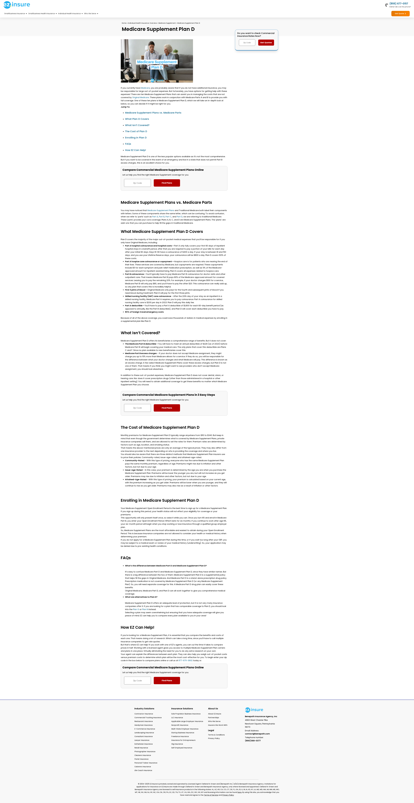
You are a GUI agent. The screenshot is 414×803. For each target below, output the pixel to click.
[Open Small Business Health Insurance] (56, 13)
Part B (162, 216)
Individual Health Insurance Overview (142, 23)
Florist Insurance (141, 759)
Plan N (145, 609)
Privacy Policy (228, 795)
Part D (179, 216)
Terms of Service (211, 795)
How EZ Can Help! (135, 150)
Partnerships (213, 717)
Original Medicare (140, 97)
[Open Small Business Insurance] (26, 13)
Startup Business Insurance (182, 732)
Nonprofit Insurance (179, 725)
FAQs (128, 144)
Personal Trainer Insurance (145, 763)
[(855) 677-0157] (386, 5)
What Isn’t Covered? (137, 125)
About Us (213, 708)
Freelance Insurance (180, 736)
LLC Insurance (177, 717)
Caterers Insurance (142, 766)
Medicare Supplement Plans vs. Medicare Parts (153, 112)
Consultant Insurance (143, 736)
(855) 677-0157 (399, 3)
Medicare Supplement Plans (160, 210)
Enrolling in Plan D (136, 137)
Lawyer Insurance (141, 740)
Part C (168, 216)
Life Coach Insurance (143, 770)
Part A (155, 216)
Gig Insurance (177, 744)
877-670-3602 (186, 660)
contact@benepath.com (257, 733)
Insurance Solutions (182, 708)
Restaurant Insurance (143, 721)
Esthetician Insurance (143, 744)
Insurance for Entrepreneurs (183, 740)
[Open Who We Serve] (97, 13)
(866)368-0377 (253, 740)
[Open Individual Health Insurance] (82, 13)
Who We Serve (214, 721)
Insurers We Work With (217, 725)
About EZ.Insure (214, 714)
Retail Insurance (141, 748)
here (240, 792)
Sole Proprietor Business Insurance (186, 714)
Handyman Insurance (143, 725)
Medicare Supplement (167, 23)
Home (124, 23)
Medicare (145, 88)
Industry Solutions (144, 708)
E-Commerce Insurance (144, 729)
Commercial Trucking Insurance (148, 717)
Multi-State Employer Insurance (184, 729)
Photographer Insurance (144, 751)
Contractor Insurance (143, 714)
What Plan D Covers (137, 119)
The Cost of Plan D (136, 131)
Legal (211, 730)
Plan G (136, 609)
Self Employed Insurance (181, 748)
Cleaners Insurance (142, 755)
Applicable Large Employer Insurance (187, 721)
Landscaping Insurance (144, 732)
